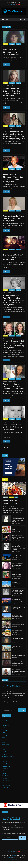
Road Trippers (5, 761)
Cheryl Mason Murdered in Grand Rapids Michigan (18, 662)
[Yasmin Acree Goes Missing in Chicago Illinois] (6, 609)
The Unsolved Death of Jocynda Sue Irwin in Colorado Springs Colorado (18, 565)
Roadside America (6, 763)
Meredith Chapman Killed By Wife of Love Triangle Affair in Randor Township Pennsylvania (13, 344)
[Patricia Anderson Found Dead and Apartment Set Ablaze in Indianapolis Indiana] (6, 520)
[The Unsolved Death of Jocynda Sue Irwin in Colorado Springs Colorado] (6, 566)
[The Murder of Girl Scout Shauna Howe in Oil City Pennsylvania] (14, 242)
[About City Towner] (11, 683)
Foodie (3, 742)
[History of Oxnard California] (6, 557)
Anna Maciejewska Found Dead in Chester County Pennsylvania (13, 218)
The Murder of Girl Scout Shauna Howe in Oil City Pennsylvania (13, 257)
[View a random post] (24, 19)
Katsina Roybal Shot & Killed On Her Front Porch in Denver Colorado (18, 537)
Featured (5, 44)
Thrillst (3, 771)
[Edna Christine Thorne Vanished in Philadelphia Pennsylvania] (14, 412)
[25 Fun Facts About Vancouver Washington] (6, 616)
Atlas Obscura (5, 728)
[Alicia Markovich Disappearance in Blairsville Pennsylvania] (14, 37)
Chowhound (4, 730)
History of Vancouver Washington (17, 647)
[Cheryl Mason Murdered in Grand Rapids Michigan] (6, 663)
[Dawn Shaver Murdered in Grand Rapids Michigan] (6, 640)
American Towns (5, 725)
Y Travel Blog (5, 787)
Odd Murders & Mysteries (8, 756)
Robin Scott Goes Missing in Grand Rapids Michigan (18, 654)
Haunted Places (5, 744)
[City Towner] (3, 19)
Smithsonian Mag (6, 766)
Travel (16, 497)
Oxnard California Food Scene (17, 528)
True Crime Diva (5, 780)
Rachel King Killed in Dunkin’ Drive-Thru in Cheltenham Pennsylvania (13, 386)
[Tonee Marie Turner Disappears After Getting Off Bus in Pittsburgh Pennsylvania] (14, 162)
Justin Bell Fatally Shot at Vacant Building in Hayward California (18, 574)
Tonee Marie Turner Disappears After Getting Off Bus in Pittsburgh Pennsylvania (13, 178)
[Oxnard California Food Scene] (6, 529)
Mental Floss (5, 751)
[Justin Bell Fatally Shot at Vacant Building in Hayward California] (6, 575)
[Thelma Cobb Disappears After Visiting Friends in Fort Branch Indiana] (6, 593)
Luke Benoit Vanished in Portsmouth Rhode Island (18, 623)
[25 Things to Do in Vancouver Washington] (6, 601)
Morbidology (4, 754)
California (5, 497)
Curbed (3, 732)
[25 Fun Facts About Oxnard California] (14, 488)
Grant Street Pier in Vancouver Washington (17, 583)
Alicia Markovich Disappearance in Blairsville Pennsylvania (12, 51)
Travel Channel (5, 775)
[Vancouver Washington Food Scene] (6, 632)
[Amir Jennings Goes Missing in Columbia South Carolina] (6, 672)
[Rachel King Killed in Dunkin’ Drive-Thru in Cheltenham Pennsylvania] (14, 371)
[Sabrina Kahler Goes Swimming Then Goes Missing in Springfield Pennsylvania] (14, 76)
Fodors (3, 739)
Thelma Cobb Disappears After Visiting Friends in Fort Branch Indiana (18, 591)
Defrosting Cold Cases (7, 735)
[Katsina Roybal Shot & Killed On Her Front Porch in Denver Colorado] (6, 538)
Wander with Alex (6, 785)
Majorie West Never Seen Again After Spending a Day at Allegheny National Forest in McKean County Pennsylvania (13, 300)
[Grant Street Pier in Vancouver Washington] (6, 584)
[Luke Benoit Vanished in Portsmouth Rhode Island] (6, 624)
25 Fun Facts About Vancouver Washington (17, 615)
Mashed (3, 749)
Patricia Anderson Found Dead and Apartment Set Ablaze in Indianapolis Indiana (18, 519)
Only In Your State (6, 759)
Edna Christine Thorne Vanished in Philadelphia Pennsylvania (13, 427)
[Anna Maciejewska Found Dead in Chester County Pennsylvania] (14, 203)
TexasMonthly (5, 768)
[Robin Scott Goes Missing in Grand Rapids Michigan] (6, 655)
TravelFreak (4, 773)
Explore (3, 737)
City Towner (13, 46)
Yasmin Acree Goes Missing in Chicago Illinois (18, 608)
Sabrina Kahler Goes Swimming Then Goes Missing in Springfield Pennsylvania (12, 92)
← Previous (5, 447)
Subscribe (22, 710)
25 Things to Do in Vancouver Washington (17, 600)
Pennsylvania (11, 44)
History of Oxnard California (16, 556)
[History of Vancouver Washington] (6, 648)
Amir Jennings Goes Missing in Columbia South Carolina (18, 671)
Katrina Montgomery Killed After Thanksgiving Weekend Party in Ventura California (18, 547)
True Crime (18, 44)
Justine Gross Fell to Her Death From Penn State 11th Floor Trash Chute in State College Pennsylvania (14, 135)
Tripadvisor (4, 778)
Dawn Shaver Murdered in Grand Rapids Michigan (18, 639)
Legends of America (6, 747)
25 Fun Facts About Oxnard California (11, 501)
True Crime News (6, 783)
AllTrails (3, 723)
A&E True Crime (5, 720)
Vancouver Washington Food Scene (17, 631)
